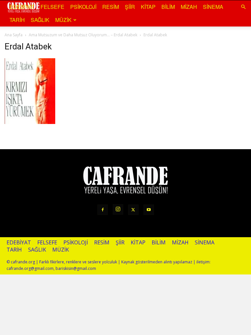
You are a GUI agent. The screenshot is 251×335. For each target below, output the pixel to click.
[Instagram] (118, 209)
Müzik (63, 20)
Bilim (168, 6)
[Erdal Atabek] (30, 121)
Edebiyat (22, 6)
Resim (110, 6)
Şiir (130, 6)
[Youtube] (148, 209)
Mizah (189, 6)
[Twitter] (133, 209)
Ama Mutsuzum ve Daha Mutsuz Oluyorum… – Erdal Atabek (83, 35)
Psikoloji (83, 6)
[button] (243, 6)
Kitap (148, 6)
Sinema (213, 6)
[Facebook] (102, 209)
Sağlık (40, 20)
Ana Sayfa (14, 35)
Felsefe (52, 6)
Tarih (17, 20)
